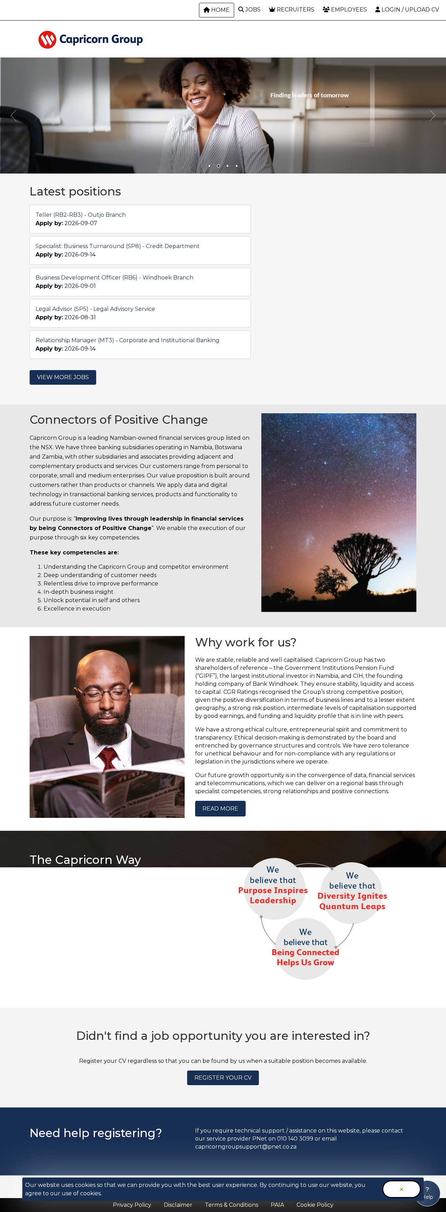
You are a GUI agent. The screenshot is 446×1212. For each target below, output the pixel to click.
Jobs (252, 9)
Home (220, 10)
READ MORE (220, 808)
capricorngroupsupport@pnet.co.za (246, 1146)
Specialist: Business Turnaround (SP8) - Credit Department (118, 246)
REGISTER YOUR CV (223, 1077)
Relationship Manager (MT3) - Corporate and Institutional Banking (128, 340)
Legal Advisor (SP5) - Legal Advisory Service (95, 309)
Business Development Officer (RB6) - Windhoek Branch (114, 277)
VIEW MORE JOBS (63, 377)
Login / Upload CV (409, 9)
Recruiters (294, 9)
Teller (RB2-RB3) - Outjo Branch (81, 215)
